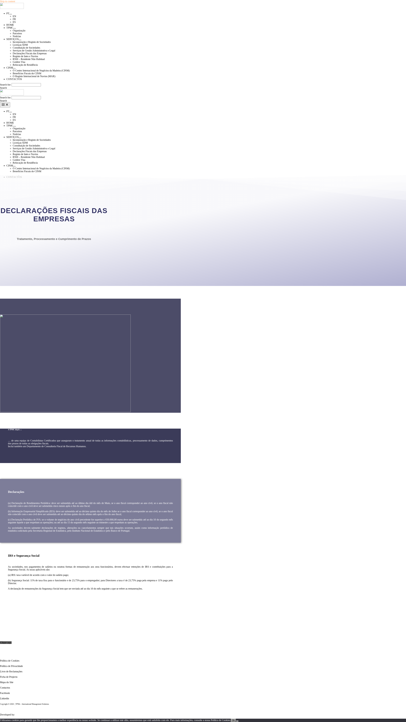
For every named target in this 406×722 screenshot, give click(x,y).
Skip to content (7, 1)
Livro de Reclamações (11, 671)
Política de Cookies (9, 660)
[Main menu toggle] (5, 104)
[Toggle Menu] (10, 14)
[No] (237, 721)
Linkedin (4, 698)
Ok (233, 720)
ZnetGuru (21, 714)
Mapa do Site (6, 682)
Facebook (5, 693)
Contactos (5, 687)
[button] (3, 87)
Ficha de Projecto (8, 677)
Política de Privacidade (11, 666)
